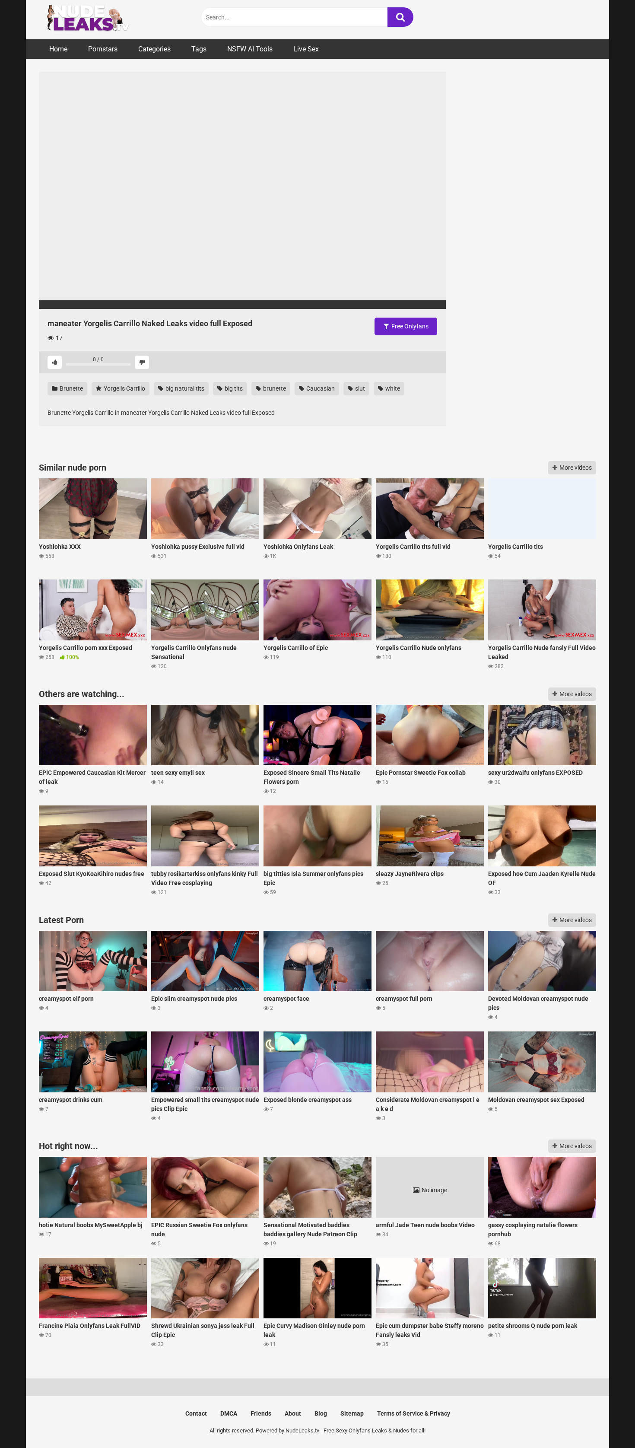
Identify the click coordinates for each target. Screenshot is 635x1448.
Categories (154, 49)
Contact (196, 1413)
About (293, 1413)
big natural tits (184, 388)
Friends (261, 1413)
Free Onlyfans (409, 326)
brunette (274, 388)
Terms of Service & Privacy (413, 1413)
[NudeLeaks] (103, 19)
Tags (198, 49)
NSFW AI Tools (250, 49)
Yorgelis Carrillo (123, 388)
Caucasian (320, 388)
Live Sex (306, 49)
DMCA (228, 1413)
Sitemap (352, 1413)
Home (58, 49)
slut (359, 388)
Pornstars (102, 49)
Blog (320, 1413)
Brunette (70, 388)
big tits (233, 388)
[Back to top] (606, 1422)
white (392, 388)
